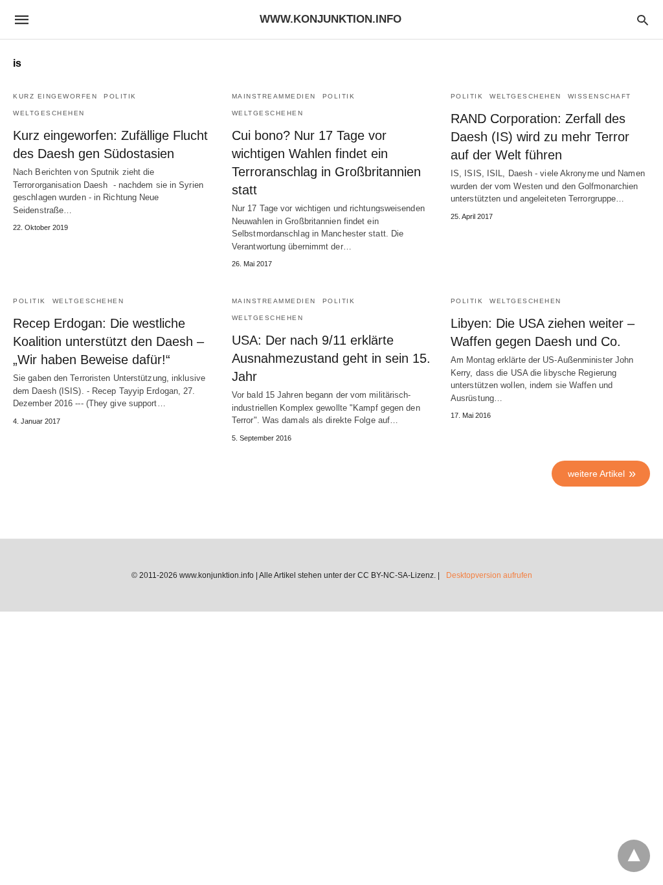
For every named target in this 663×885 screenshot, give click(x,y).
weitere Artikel (596, 473)
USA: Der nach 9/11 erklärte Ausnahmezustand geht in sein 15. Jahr (331, 358)
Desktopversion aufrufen (489, 575)
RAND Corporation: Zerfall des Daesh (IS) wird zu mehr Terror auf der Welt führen (540, 136)
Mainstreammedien (274, 96)
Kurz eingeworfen (55, 96)
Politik (120, 96)
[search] (642, 19)
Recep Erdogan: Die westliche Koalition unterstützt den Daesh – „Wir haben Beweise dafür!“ (108, 341)
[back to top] (634, 856)
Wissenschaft (599, 96)
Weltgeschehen (49, 113)
